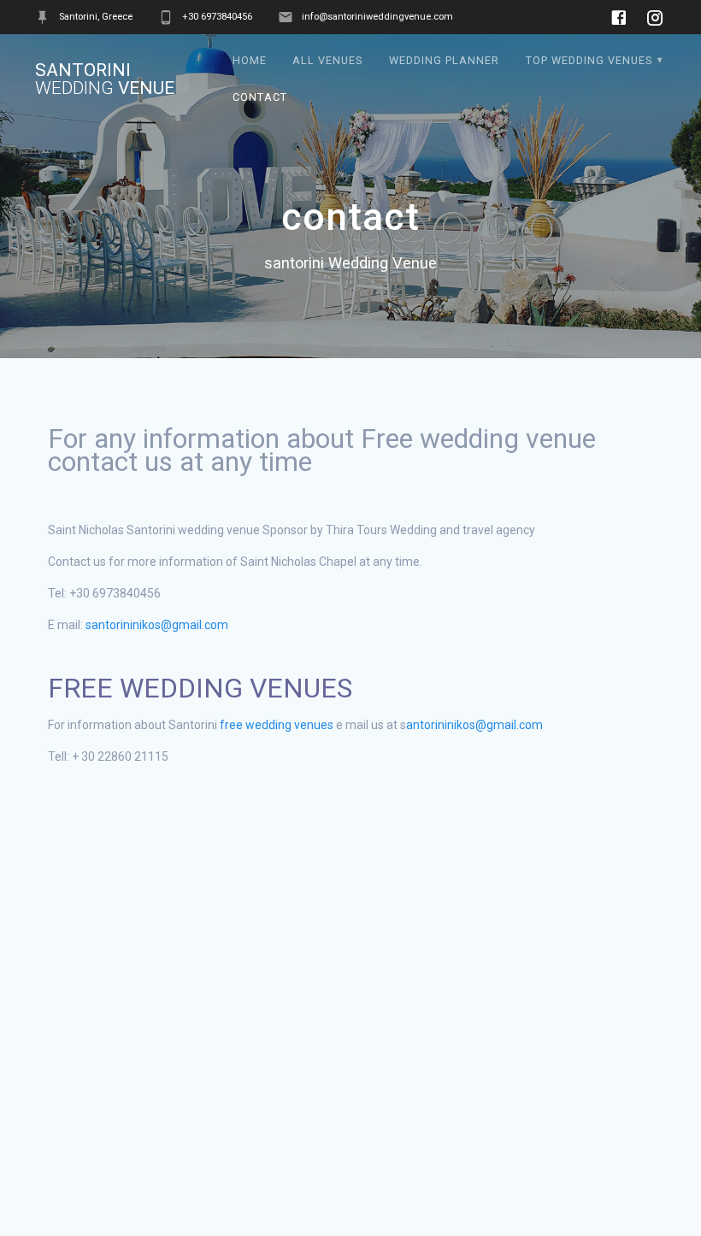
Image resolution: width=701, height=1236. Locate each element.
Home (250, 60)
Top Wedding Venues (589, 60)
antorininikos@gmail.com (475, 725)
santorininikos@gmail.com (156, 625)
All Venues (327, 60)
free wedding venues (276, 725)
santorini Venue (104, 79)
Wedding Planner (444, 60)
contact (260, 97)
